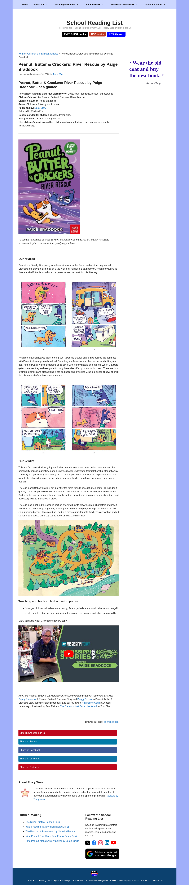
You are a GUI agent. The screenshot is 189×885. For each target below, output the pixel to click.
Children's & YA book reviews (42, 53)
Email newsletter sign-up (32, 733)
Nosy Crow (40, 108)
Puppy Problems (27, 699)
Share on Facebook (30, 750)
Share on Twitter (28, 741)
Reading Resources (65, 4)
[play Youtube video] (68, 653)
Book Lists (39, 4)
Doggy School (84, 699)
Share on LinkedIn (29, 758)
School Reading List (94, 22)
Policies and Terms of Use (152, 880)
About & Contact (153, 4)
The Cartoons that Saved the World (78, 706)
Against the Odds (91, 703)
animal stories (111, 722)
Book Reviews (93, 4)
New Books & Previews (122, 4)
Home (25, 4)
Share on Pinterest (29, 767)
